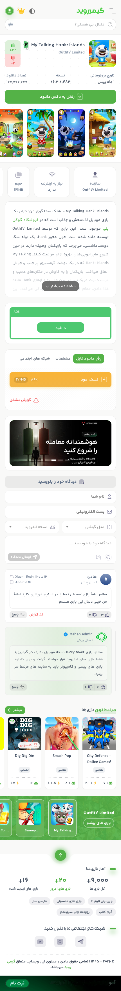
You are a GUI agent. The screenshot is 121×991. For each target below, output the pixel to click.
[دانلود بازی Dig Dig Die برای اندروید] (24, 753)
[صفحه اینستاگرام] (60, 941)
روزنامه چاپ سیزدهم (74, 912)
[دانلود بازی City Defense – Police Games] (99, 753)
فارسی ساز (39, 901)
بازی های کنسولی (69, 901)
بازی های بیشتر (99, 823)
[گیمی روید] (90, 11)
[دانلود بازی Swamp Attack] (30, 818)
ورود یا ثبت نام (9, 10)
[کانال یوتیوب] (40, 941)
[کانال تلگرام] (80, 941)
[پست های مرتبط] (15, 710)
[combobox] (89, 527)
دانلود (60, 328)
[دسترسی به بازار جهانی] (60, 443)
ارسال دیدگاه (20, 557)
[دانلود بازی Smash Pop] (62, 753)
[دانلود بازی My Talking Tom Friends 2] (62, 818)
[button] (67, 460)
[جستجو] (110, 24)
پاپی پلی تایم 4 (102, 901)
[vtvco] (60, 983)
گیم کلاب (106, 912)
